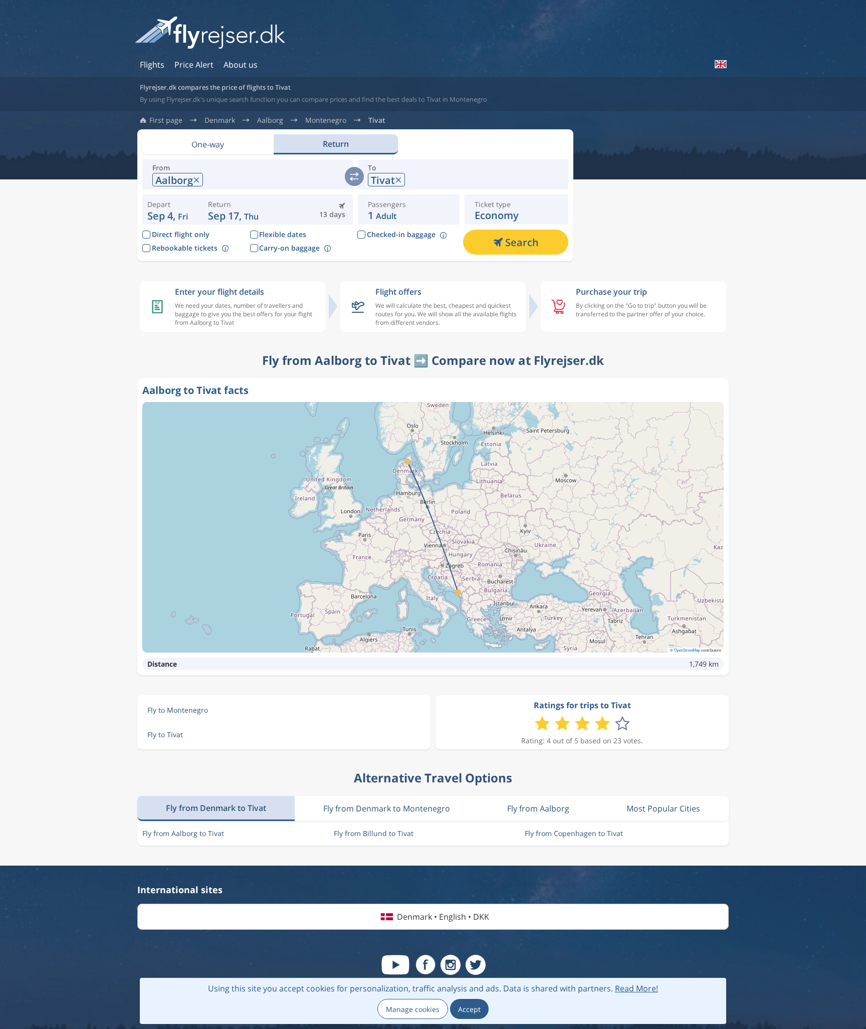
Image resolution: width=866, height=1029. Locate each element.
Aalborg (270, 120)
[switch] (354, 176)
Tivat (376, 120)
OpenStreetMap (687, 650)
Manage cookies (413, 1009)
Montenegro (325, 120)
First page (165, 120)
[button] (233, 209)
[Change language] (720, 64)
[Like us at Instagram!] (451, 965)
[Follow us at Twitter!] (476, 965)
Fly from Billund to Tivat (373, 833)
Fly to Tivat (165, 734)
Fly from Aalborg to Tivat (183, 833)
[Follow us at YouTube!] (395, 965)
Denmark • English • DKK (443, 916)
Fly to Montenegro (177, 710)
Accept (469, 1009)
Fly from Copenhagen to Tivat (574, 833)
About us (241, 64)
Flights (152, 64)
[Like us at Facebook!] (425, 965)
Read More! (636, 988)
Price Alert (193, 64)
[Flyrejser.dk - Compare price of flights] (210, 33)
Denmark (219, 120)
